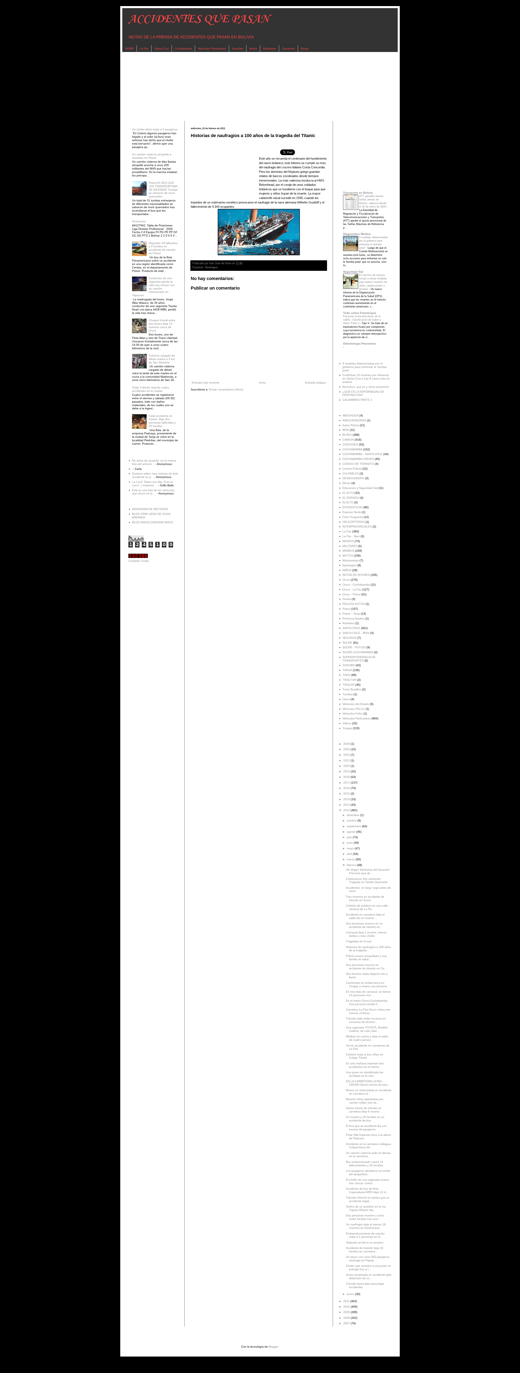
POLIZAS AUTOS (353, 603)
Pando (346, 599)
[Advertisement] (250, 86)
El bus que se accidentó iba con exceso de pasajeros (366, 1127)
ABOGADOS (350, 415)
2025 (347, 749)
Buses (305, 48)
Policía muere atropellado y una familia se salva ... (366, 957)
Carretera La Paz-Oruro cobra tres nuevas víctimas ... (368, 1011)
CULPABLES (350, 473)
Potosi (346, 608)
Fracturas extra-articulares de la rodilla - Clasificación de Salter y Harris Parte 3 (362, 320)
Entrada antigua (315, 382)
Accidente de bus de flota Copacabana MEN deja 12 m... (367, 1190)
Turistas (347, 694)
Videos (346, 723)
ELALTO (347, 502)
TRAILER (348, 684)
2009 (347, 1312)
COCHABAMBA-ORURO (358, 459)
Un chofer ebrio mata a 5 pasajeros (155, 129)
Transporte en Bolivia (358, 192)
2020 (347, 766)
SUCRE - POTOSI (354, 647)
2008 (347, 1317)
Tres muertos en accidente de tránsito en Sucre (365, 898)
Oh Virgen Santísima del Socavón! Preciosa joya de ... (368, 871)
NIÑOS (346, 570)
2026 (347, 743)
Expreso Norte (351, 512)
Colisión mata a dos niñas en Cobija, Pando (364, 1056)
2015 (347, 793)
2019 (347, 771)
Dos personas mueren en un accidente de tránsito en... (364, 925)
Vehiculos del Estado (355, 704)
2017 (347, 782)
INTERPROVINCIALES (357, 526)
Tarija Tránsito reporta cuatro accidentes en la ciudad (150, 389)
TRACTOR (349, 679)
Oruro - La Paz (352, 589)
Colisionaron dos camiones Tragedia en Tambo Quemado (367, 880)
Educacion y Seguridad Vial (360, 488)
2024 (347, 754)
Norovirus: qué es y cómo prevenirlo (365, 386)
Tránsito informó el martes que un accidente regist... (367, 1199)
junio (350, 842)
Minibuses (269, 48)
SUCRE (347, 642)
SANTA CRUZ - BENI (355, 633)
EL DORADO (350, 497)
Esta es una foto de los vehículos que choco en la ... (153, 492)
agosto (351, 831)
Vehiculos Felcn (352, 713)
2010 (347, 1306)
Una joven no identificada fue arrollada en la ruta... (364, 1074)
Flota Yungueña (352, 517)
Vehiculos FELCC (353, 708)
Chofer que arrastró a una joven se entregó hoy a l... (368, 1267)
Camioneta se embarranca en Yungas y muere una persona (366, 984)
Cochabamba (183, 48)
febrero (352, 865)
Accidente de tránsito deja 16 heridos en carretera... (364, 1249)
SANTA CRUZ (351, 628)
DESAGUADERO (353, 478)
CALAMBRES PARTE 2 (357, 399)
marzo (351, 859)
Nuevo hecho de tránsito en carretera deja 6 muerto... (364, 1109)
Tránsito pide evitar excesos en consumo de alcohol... (366, 1020)
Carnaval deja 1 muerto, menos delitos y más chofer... (366, 934)
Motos (253, 48)
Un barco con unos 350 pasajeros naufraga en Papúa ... (367, 1258)
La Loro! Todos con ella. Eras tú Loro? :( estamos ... (152, 483)
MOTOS (347, 555)
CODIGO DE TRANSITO (358, 463)
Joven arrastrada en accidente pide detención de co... (368, 1276)
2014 (347, 799)
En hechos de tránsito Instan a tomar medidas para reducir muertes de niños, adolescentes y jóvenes (373, 282)
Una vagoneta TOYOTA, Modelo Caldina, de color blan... (367, 1029)
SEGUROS (349, 637)
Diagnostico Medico (357, 234)
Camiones (288, 48)
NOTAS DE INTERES (356, 574)
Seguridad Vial (353, 271)
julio (350, 837)
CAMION (348, 439)
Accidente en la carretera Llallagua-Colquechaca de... (369, 1145)
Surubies (237, 48)
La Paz (144, 48)
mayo (351, 848)
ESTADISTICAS (352, 507)
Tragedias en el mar (359, 941)
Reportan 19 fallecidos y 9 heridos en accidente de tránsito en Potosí (163, 248)
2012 (347, 810)
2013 (347, 804)
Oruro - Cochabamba (356, 584)
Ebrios (346, 483)
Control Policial (352, 468)
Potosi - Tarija (351, 613)
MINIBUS (348, 550)
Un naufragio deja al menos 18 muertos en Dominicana (366, 1226)
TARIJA (347, 670)
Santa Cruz (161, 48)
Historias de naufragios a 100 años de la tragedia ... (368, 948)
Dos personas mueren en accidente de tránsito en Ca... (366, 966)
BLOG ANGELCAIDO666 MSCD (152, 522)
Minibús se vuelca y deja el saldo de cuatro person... (367, 1038)
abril (350, 853)
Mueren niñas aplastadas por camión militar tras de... (365, 1100)
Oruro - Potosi (351, 594)
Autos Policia (350, 425)
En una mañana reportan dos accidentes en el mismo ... (365, 1065)
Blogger (273, 1346)
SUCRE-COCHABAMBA (357, 652)
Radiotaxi (348, 623)
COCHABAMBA (352, 449)
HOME (129, 48)
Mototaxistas (350, 560)
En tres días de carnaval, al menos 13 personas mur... (368, 993)
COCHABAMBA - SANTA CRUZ (362, 454)
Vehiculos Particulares (212, 48)
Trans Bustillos (351, 689)
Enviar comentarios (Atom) (226, 389)
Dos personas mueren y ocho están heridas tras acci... (365, 1217)
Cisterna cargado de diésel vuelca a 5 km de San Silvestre (162, 359)
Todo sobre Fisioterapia (359, 313)
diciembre (353, 815)
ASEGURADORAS (354, 420)
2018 (347, 776)
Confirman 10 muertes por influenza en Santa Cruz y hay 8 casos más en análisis (366, 378)
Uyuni (346, 699)
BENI (345, 429)
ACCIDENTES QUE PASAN (198, 19)
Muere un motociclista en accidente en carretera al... (368, 1092)
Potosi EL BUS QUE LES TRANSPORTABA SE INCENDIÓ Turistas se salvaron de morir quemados (163, 189)
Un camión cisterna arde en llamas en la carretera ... (368, 1154)
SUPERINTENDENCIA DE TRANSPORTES (359, 658)
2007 (347, 1323)
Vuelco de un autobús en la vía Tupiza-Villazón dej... (366, 1208)
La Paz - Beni (351, 536)
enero (351, 1294)
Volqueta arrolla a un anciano (365, 1242)
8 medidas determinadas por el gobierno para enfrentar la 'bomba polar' (364, 367)
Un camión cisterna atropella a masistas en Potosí (151, 156)
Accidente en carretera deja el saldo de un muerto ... (365, 916)
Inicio (262, 382)
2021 (347, 760)
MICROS (348, 541)
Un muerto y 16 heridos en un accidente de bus (365, 1118)
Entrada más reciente (205, 382)
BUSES (347, 434)
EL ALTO (348, 492)
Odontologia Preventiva (359, 343)
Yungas (347, 728)
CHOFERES (350, 444)
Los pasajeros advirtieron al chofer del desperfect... (368, 1172)
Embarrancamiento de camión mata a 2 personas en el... (365, 1235)
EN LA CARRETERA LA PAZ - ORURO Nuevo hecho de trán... (368, 1083)
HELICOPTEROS (353, 521)
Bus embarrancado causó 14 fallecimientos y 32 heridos (364, 1163)
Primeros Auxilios (353, 618)
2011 (346, 1301)
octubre (352, 820)
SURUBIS (348, 665)
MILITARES (349, 546)
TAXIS (346, 675)
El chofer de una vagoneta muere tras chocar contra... (367, 1181)
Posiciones (139, 221)
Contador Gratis (138, 560)
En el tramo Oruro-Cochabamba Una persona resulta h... (366, 1002)
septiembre (354, 826)
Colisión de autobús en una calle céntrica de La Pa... (367, 907)
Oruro (346, 579)
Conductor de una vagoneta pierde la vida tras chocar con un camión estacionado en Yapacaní (153, 287)
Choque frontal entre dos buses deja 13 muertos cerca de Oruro (162, 325)
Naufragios (211, 267)
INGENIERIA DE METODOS (150, 509)
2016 (347, 788)
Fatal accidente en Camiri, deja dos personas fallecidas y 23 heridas (162, 421)
